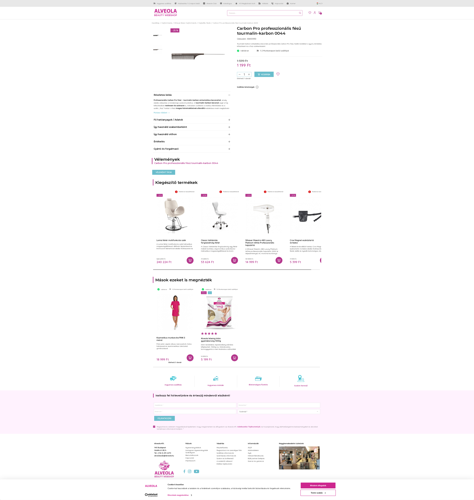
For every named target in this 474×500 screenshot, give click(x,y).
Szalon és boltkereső (225, 458)
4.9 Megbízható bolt (247, 3)
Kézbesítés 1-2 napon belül (187, 3)
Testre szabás (317, 493)
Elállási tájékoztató (224, 464)
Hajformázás (167, 23)
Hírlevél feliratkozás (256, 456)
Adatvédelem (253, 450)
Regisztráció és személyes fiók (229, 450)
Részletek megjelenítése (178, 495)
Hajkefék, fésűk (204, 23)
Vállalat (263, 3)
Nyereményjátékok (193, 447)
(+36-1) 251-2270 (164, 453)
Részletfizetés (222, 447)
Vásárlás (220, 443)
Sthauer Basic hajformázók (185, 23)
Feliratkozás (164, 418)
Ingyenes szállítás (162, 3)
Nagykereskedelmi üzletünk (291, 443)
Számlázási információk (226, 456)
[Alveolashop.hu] (165, 12)
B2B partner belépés (256, 458)
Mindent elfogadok (318, 485)
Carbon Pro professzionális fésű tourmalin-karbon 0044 (235, 23)
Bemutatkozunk (192, 455)
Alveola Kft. (159, 443)
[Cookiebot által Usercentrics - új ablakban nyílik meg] (151, 495)
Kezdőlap (155, 23)
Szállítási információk (225, 453)
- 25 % (175, 30)
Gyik (249, 453)
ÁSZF (250, 447)
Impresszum (190, 461)
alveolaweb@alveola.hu (164, 456)
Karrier (293, 3)
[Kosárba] (190, 260)
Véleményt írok (164, 172)
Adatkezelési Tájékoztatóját (248, 427)
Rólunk (189, 443)
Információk (253, 443)
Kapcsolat (279, 3)
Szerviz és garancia (256, 461)
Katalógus (227, 3)
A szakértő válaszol (224, 461)
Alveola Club (210, 3)
